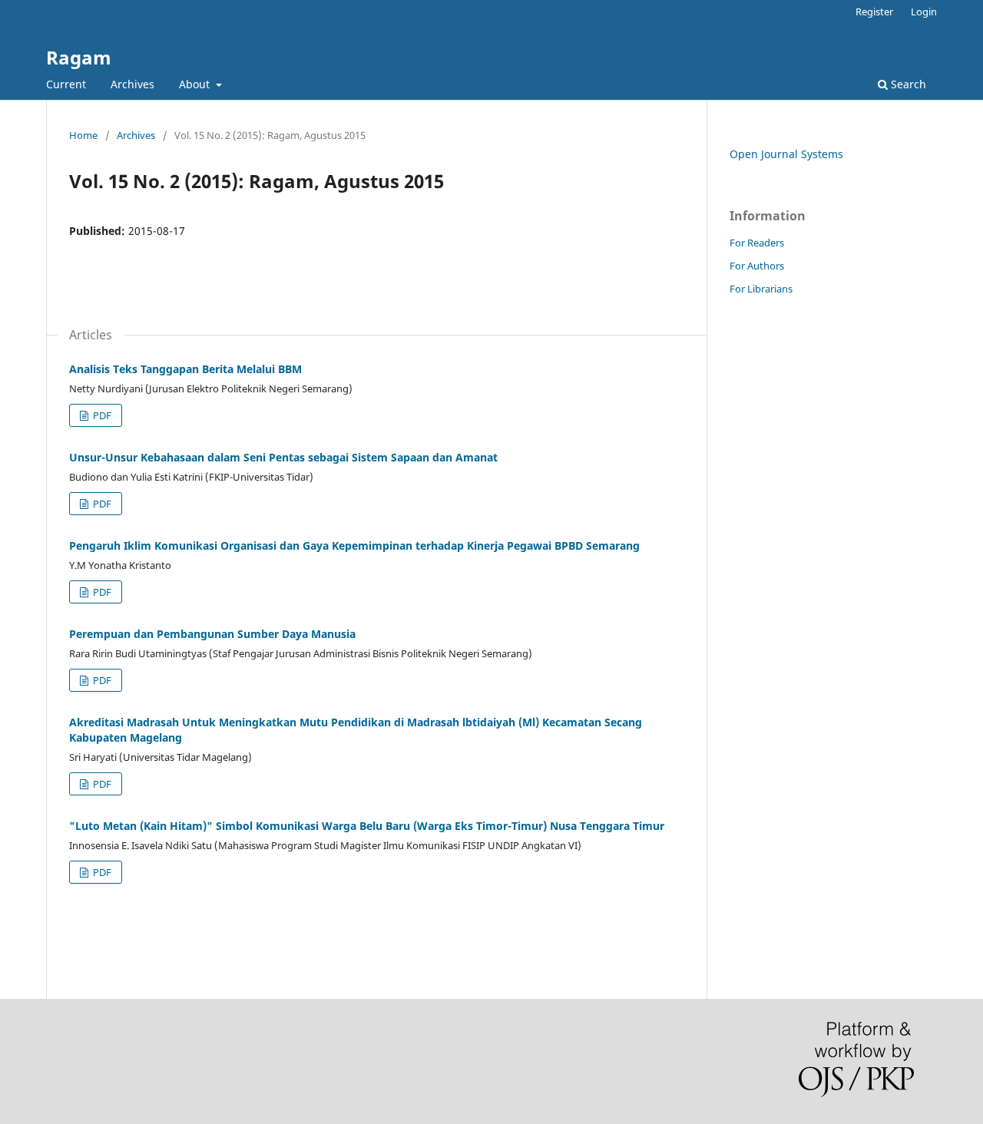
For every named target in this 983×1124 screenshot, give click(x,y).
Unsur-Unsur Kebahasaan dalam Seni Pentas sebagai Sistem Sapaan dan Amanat (283, 457)
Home (83, 135)
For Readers (757, 243)
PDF (101, 415)
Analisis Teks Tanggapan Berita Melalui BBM (185, 369)
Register (874, 11)
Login (924, 11)
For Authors (757, 266)
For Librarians (761, 289)
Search (907, 84)
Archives (132, 84)
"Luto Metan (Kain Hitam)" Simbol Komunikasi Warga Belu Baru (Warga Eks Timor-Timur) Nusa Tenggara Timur (366, 825)
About (196, 84)
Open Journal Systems (786, 154)
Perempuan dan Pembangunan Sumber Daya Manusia (212, 633)
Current (66, 84)
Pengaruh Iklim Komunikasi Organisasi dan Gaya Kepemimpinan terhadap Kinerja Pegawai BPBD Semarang (354, 545)
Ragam (78, 57)
